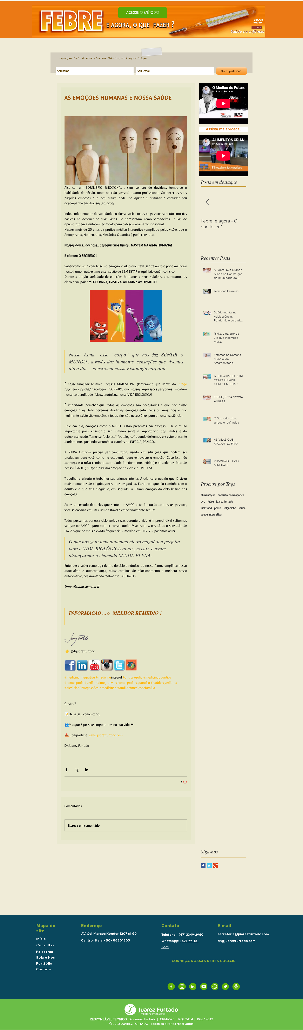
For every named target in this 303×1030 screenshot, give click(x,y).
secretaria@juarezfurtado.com (243, 934)
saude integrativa (211, 514)
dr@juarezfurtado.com (236, 941)
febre (211, 501)
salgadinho (229, 508)
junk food (206, 508)
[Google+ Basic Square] (215, 865)
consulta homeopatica (231, 495)
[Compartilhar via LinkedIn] (87, 770)
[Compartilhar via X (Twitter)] (77, 770)
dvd (203, 501)
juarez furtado (224, 501)
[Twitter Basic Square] (209, 865)
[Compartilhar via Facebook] (66, 770)
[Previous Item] (207, 202)
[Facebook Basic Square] (203, 865)
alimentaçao (208, 495)
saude (241, 508)
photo (217, 508)
